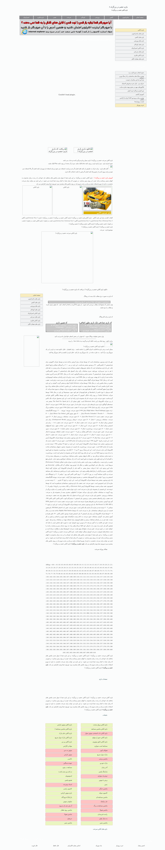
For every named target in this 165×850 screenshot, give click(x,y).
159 (108, 583)
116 (98, 577)
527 (68, 640)
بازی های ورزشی (139, 41)
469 (74, 631)
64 (85, 570)
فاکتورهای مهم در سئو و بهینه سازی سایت (131, 87)
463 (54, 631)
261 (48, 601)
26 (54, 567)
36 (80, 567)
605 (78, 652)
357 (101, 613)
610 (94, 652)
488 (71, 634)
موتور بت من (68, 750)
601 (64, 652)
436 (98, 625)
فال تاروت (34, 845)
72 (106, 570)
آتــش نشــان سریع (66, 806)
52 (54, 570)
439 (108, 625)
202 (51, 592)
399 (108, 619)
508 (71, 637)
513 (88, 637)
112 (84, 577)
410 (78, 622)
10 (80, 564)
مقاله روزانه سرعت (101, 549)
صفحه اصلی (139, 17)
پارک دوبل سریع (102, 755)
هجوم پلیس (68, 780)
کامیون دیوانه (103, 793)
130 (78, 580)
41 (93, 567)
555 (94, 643)
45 (103, 567)
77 (51, 573)
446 (64, 628)
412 (84, 622)
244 (58, 598)
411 (81, 622)
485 (61, 634)
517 (101, 637)
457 (101, 628)
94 (95, 573)
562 (51, 646)
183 (54, 589)
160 (111, 583)
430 (78, 625)
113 (88, 577)
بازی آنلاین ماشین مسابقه (99, 729)
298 (105, 604)
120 (111, 577)
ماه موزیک (99, 845)
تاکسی (70, 759)
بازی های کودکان (139, 44)
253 (88, 598)
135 (94, 580)
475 (94, 631)
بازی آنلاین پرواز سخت (100, 725)
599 (108, 649)
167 (68, 586)
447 (68, 628)
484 (58, 634)
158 (105, 583)
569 (74, 646)
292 (84, 604)
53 (57, 570)
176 (98, 586)
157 (101, 583)
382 (51, 619)
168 (71, 586)
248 (71, 598)
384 (58, 619)
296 (98, 604)
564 (58, 646)
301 (48, 607)
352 (84, 613)
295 (94, 604)
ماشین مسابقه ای (101, 797)
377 (101, 616)
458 (105, 628)
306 (64, 607)
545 (61, 643)
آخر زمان (104, 767)
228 (71, 595)
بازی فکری (40, 17)
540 (111, 640)
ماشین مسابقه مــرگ (100, 806)
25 (52, 567)
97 (103, 573)
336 (98, 610)
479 (108, 631)
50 (49, 570)
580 (111, 646)
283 (54, 604)
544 (58, 643)
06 (70, 564)
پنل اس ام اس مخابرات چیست (135, 80)
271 (81, 601)
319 (108, 607)
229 (74, 595)
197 (101, 589)
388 (71, 619)
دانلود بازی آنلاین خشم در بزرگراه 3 (94, 346)
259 (108, 598)
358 (105, 613)
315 (94, 607)
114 (91, 577)
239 (108, 595)
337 (101, 610)
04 (64, 564)
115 (94, 577)
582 (51, 649)
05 (67, 564)
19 (103, 564)
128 (71, 580)
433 (88, 625)
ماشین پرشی (103, 759)
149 (74, 583)
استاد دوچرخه (67, 784)
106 (64, 577)
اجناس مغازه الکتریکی (74, 845)
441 (48, 628)
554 (91, 643)
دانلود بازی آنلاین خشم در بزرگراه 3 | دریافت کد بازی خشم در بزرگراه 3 (84, 289)
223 (54, 595)
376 (98, 616)
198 (105, 589)
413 (88, 622)
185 (61, 589)
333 (88, 610)
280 (111, 601)
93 (93, 573)
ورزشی (97, 17)
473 (88, 631)
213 (88, 592)
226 (64, 595)
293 (88, 604)
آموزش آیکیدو (140, 94)
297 (101, 604)
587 (68, 649)
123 (54, 580)
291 (81, 604)
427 (68, 625)
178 (105, 586)
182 (51, 589)
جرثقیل (69, 818)
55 (62, 570)
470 (78, 631)
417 (101, 622)
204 (58, 592)
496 (98, 634)
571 (81, 646)
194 (91, 589)
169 (74, 586)
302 (51, 607)
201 (48, 592)
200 (111, 589)
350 (78, 613)
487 (68, 634)
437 (101, 625)
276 (98, 601)
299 (108, 604)
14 (90, 564)
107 (68, 577)
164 (58, 586)
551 (81, 643)
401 (48, 622)
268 (71, 601)
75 (46, 573)
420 (111, 622)
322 (51, 610)
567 (68, 646)
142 (51, 583)
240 (111, 595)
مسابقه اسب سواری (100, 746)
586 (64, 649)
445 (61, 628)
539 (108, 640)
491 (81, 634)
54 (59, 570)
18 (101, 564)
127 (68, 580)
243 (54, 598)
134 (91, 580)
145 (61, 583)
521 (48, 640)
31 (67, 567)
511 (81, 637)
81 (62, 573)
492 (84, 634)
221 (48, 595)
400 (111, 619)
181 (48, 589)
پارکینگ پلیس (103, 772)
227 (68, 595)
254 (91, 598)
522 (51, 640)
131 (81, 580)
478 (105, 631)
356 (98, 613)
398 (105, 619)
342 (51, 613)
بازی (106, 362)
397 (101, 619)
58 (70, 570)
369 (74, 616)
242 (51, 598)
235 (94, 595)
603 (71, 652)
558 (105, 643)
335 (94, 610)
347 (68, 613)
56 (64, 570)
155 (94, 583)
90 (85, 573)
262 (51, 601)
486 (64, 634)
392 (84, 619)
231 (81, 595)
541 (48, 643)
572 (84, 646)
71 (103, 570)
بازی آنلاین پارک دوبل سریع (63, 737)
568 (71, 646)
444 (58, 628)
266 (64, 601)
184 (58, 589)
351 (81, 613)
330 (78, 610)
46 (106, 567)
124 (58, 580)
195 (94, 589)
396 (98, 619)
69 (98, 570)
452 (84, 628)
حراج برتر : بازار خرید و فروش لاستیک (133, 83)
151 (81, 583)
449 (74, 628)
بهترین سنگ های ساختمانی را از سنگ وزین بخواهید (131, 76)
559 (108, 643)
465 (61, 631)
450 (78, 628)
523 (54, 640)
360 (111, 613)
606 (81, 652)
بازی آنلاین (141, 30)
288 (71, 604)
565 (61, 646)
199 (108, 589)
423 (54, 625)
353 (88, 613)
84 (70, 573)
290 (78, 604)
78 (54, 573)
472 (84, 631)
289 (74, 604)
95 (98, 573)
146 (64, 583)
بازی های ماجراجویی (138, 33)
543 (54, 643)
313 (88, 607)
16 (95, 564)
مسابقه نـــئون (67, 767)
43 (98, 567)
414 (91, 622)
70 (101, 570)
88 (80, 573)
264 (58, 601)
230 (78, 595)
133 (88, 580)
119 (108, 577)
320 (111, 607)
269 (74, 601)
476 (98, 631)
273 (88, 601)
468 (71, 631)
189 (74, 589)
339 (108, 610)
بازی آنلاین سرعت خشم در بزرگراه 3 (63, 531)
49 (46, 570)
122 (51, 580)
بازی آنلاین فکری (139, 55)
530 (78, 640)
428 (71, 625)
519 (108, 637)
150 (78, 583)
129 (74, 580)
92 (90, 573)
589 (74, 649)
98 (106, 573)
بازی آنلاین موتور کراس (64, 725)
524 (58, 640)
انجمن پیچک (141, 845)
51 (52, 570)
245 (61, 598)
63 (83, 570)
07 (72, 564)
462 (51, 631)
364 (58, 616)
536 (98, 640)
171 (81, 586)
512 (84, 637)
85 (72, 573)
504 (58, 637)
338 (105, 610)
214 (91, 592)
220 (111, 592)
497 (101, 634)
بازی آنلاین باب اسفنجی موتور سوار (96, 733)
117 (101, 577)
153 (88, 583)
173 (88, 586)
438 (105, 625)
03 (62, 564)
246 (64, 598)
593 (88, 649)
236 (98, 595)
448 (71, 628)
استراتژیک (26, 17)
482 (51, 634)
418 (105, 622)
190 (78, 589)
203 (54, 592)
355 (94, 613)
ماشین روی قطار (66, 810)
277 (101, 601)
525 (61, 640)
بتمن (105, 784)
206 (64, 592)
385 (61, 619)
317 (101, 607)
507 (68, 637)
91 (88, 573)
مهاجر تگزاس (67, 746)
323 (54, 610)
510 (78, 637)
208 (71, 592)
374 (91, 616)
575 (94, 646)
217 (101, 592)
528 (71, 640)
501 (48, 637)
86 (75, 573)
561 (48, 646)
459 (108, 628)
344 (58, 613)
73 (108, 570)
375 (94, 616)
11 (83, 564)
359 (108, 613)
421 (48, 625)
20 (106, 564)
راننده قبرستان (102, 814)
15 (93, 564)
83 (67, 573)
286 (64, 604)
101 (48, 577)
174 (91, 586)
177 (101, 586)
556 (98, 643)
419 (108, 622)
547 (68, 643)
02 (59, 564)
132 (84, 580)
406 (64, 622)
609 (91, 652)
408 (71, 622)
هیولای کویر (103, 750)
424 (58, 625)
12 (85, 564)
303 (54, 607)
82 (64, 573)
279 (108, 601)
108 (71, 577)
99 (108, 573)
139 (108, 580)
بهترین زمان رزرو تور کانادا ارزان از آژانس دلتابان (132, 98)
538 (105, 640)
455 (94, 628)
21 (108, 564)
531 (81, 640)
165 (61, 586)
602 (68, 652)
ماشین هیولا (103, 810)
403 (54, 622)
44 (101, 567)
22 (111, 564)
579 (108, 646)
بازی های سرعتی (139, 51)
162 (51, 586)
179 (108, 586)
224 (58, 595)
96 (100, 573)
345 (61, 613)
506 (64, 637)
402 (51, 622)
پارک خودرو (103, 763)
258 (105, 598)
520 (111, 637)
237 (101, 595)
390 (78, 619)
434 (91, 625)
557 (101, 643)
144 (58, 583)
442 (51, 628)
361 (48, 616)
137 (101, 580)
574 (91, 646)
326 (64, 610)
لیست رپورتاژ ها (139, 101)
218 (105, 592)
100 (111, 573)
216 (98, 592)
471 (81, 631)
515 (94, 637)
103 (54, 577)
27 (57, 567)
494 (91, 634)
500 (111, 634)
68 (95, 570)
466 (64, 631)
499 (108, 634)
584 (58, 649)
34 (75, 567)
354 (91, 613)
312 (84, 607)
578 (105, 646)
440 (111, 625)
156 (98, 583)
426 (64, 625)
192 (84, 589)
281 (48, 604)
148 (71, 583)
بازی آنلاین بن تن (67, 742)
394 (91, 619)
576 (98, 646)
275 (94, 601)
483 (54, 634)
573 (88, 646)
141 (48, 583)
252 (84, 598)
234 (91, 595)
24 (49, 567)
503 (54, 637)
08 (75, 564)
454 (91, 628)
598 (105, 649)
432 (84, 625)
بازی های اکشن (139, 37)
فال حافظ (56, 845)
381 (48, 619)
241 (48, 598)
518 (105, 637)
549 (74, 643)
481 (48, 634)
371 (81, 616)
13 (88, 564)
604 (74, 652)
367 (68, 616)
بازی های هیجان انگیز (138, 59)
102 (51, 577)
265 (61, 601)
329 (74, 610)
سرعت (69, 17)
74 (111, 570)
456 (98, 628)
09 (77, 564)
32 (70, 567)
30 (64, 567)
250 (78, 598)
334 (91, 610)
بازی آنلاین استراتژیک (137, 48)
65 (88, 570)
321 (48, 610)
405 (61, 622)
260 (111, 598)
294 (91, 604)
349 (74, 613)
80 (59, 573)
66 (90, 570)
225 (61, 595)
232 (84, 595)
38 (85, 567)
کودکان (83, 17)
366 (64, 616)
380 (111, 616)
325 (61, 610)
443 (54, 628)
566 (64, 646)
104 (58, 577)
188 (71, 589)
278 (105, 601)
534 (91, 640)
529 (74, 640)
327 (68, 610)
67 (93, 570)
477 (101, 631)
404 (58, 622)
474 (91, 631)
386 (64, 619)
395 (94, 619)
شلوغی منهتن (67, 801)
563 (54, 646)
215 (94, 592)
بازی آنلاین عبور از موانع (100, 737)
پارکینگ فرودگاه (66, 797)
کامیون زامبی (67, 789)
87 (77, 573)
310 (78, 607)
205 (61, 592)
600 (111, 649)
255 (94, 598)
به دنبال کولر (103, 818)
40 (90, 567)
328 (71, 610)
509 (74, 637)
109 (74, 577)
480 (111, 631)
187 (68, 589)
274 (91, 601)
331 (81, 610)
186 (64, 589)
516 (98, 637)
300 (111, 604)
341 (48, 613)
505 (61, 637)
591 (81, 649)
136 (98, 580)
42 (95, 567)
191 (81, 589)
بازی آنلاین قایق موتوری (100, 742)
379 (108, 616)
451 (81, 628)
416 (98, 622)
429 (74, 625)
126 (64, 580)
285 (61, 604)
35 (77, 567)
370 (78, 616)
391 (81, 619)
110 (78, 577)
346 (64, 613)
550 (78, 643)
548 (71, 643)
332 (84, 610)
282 (51, 604)
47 (108, 567)
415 (94, 622)
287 (68, 604)
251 (81, 598)
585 (61, 649)
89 (82, 573)
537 (101, 640)
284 (58, 604)
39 (88, 567)
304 (58, 607)
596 (98, 649)
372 (84, 616)
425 (61, 625)
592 (84, 649)
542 (51, 643)
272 (84, 601)
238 (105, 595)
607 (84, 652)
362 (51, 616)
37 (83, 567)
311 (81, 607)
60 (75, 570)
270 (78, 601)
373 (88, 616)
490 (78, 634)
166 (64, 586)
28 (59, 567)
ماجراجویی (125, 17)
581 (48, 649)
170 (78, 586)
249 (74, 598)
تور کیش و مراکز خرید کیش (136, 91)
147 (68, 583)
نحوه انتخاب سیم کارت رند (136, 72)
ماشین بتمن (103, 823)
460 (111, 628)
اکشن (111, 17)
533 (88, 640)
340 (111, 610)
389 (74, 619)
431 (81, 625)
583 (54, 649)
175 (94, 586)
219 (108, 592)
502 (51, 637)
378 (105, 616)
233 (88, 595)
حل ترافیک (104, 801)
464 (58, 631)
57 (67, 570)
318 (105, 607)
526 (64, 640)
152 (84, 583)
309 (74, 607)
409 (74, 622)
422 (51, 625)
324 (58, 610)
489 (74, 634)
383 (54, 619)
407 (68, 622)
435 (94, 625)
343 (54, 613)
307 (68, 607)
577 (101, 646)
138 (105, 580)
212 (84, 592)
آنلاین (67, 413)
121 (48, 580)
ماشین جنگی (103, 789)
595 (94, 649)
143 (54, 583)
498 (105, 634)
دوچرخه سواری (102, 776)
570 (78, 646)
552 (84, 643)
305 (61, 607)
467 (68, 631)
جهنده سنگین (67, 763)
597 (101, 649)
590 (78, 649)
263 (54, 601)
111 (81, 577)
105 (61, 577)
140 (111, 580)
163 (54, 586)
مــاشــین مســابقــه (65, 772)
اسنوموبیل (68, 776)
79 (57, 573)
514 (91, 637)
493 (88, 634)
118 (105, 577)
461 (48, 631)
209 (74, 592)
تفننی (54, 17)
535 (94, 640)
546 (64, 643)
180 (111, 586)
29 (62, 567)
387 (68, 619)
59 (72, 570)
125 (61, 580)
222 (51, 595)
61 (77, 570)
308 (71, 607)
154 (91, 583)
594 (91, 649)
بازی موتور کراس (66, 793)
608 (88, 652)
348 (71, 613)
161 (48, 586)
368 (71, 616)
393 (88, 619)
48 (111, 567)
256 (98, 598)
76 (49, 573)
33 (72, 567)
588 (71, 649)
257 (101, 598)
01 (57, 564)
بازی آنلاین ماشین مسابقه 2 (63, 729)
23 (46, 567)
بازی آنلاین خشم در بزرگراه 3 (119, 10)
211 (81, 592)
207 (68, 592)
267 (68, 601)
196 (98, 589)
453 (88, 628)
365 (61, 616)
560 (111, 643)
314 (91, 607)
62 (80, 570)
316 (98, 607)
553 (88, 643)
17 (98, 564)
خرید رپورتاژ (140, 105)
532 (84, 640)
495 (94, 634)
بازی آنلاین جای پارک (65, 733)
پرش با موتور (103, 780)
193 (88, 589)
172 (84, 586)
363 (54, 616)
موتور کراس (68, 755)
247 (68, 598)
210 (78, 592)
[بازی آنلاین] (97, 214)
